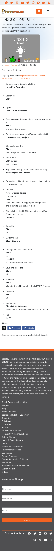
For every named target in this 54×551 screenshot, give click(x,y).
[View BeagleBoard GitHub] (33, 2)
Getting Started (8, 437)
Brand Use (6, 417)
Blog (4, 408)
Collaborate (7, 421)
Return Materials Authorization (15, 465)
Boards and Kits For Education (15, 414)
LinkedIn (30, 328)
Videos (5, 471)
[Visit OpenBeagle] (27, 2)
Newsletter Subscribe (11, 449)
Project (14, 64)
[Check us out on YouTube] (22, 2)
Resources (6, 462)
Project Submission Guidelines (15, 459)
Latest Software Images (12, 440)
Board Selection (9, 411)
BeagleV (5, 405)
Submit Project (8, 468)
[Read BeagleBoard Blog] (49, 2)
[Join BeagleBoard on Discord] (43, 2)
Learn (4, 443)
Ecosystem (6, 424)
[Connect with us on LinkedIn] (17, 2)
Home (6, 64)
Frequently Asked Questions (15, 433)
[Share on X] (4, 328)
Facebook (16, 328)
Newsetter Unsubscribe (12, 446)
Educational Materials (11, 430)
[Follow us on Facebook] (6, 2)
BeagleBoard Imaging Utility (14, 402)
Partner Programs (9, 456)
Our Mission (7, 452)
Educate (5, 427)
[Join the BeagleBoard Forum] (38, 2)
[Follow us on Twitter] (11, 2)
